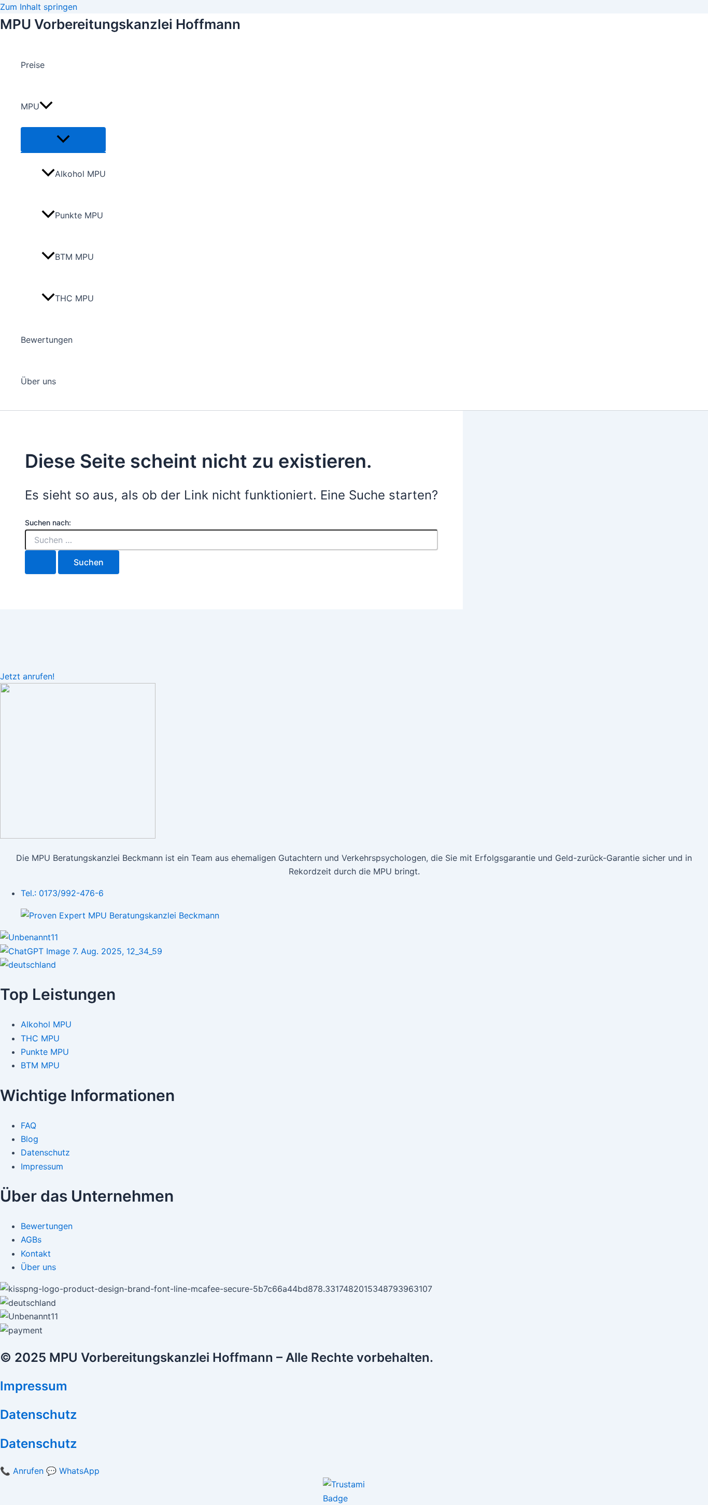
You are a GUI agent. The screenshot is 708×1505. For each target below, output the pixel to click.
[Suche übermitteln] (40, 562)
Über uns (38, 381)
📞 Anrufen (22, 1471)
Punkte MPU (79, 215)
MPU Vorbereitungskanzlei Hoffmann (120, 24)
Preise (33, 65)
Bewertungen (47, 340)
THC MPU (74, 298)
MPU (30, 106)
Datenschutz (38, 1414)
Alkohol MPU (80, 174)
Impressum (33, 1385)
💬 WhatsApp (73, 1471)
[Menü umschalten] (63, 139)
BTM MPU (74, 257)
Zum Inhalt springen (38, 7)
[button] (46, 106)
